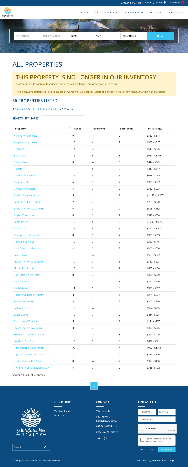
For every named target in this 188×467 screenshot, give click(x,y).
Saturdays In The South (27, 321)
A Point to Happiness (25, 135)
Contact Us (175, 12)
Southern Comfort (24, 341)
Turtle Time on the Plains (28, 361)
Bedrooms (99, 128)
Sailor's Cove (21, 314)
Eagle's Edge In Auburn (27, 195)
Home (84, 12)
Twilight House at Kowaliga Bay (31, 367)
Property (20, 128)
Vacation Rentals (105, 12)
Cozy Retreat (21, 182)
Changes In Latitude (25, 175)
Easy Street (20, 228)
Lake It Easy (20, 255)
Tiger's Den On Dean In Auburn (31, 354)
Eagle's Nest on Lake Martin (29, 208)
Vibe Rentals (7, 12)
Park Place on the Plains (27, 275)
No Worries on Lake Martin (29, 261)
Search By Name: (25, 118)
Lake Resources (133, 12)
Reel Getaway (21, 288)
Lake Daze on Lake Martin (28, 248)
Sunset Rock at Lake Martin (29, 347)
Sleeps (77, 128)
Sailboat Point (21, 308)
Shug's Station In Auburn (28, 328)
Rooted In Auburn (24, 301)
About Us (155, 12)
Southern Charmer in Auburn (30, 334)
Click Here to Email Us (107, 432)
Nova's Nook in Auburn (27, 268)
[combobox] (80, 36)
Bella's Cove (20, 162)
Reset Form (147, 449)
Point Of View (21, 281)
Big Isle (18, 168)
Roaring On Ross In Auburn (29, 294)
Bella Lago (20, 155)
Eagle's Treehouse (24, 215)
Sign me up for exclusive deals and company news (158, 440)
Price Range (155, 128)
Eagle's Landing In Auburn (28, 202)
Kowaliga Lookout (24, 241)
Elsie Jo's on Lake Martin (27, 235)
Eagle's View (20, 221)
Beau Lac (19, 149)
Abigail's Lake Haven (25, 142)
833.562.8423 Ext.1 (132, 2)
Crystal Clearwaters (24, 188)
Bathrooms (126, 128)
